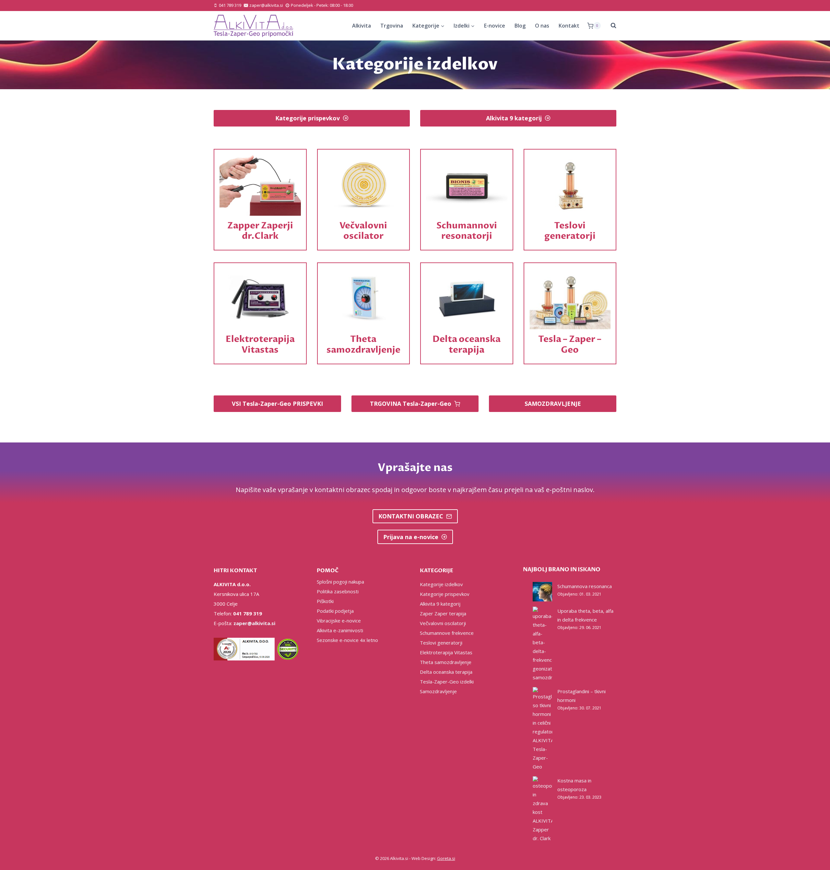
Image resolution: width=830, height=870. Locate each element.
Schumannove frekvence (447, 633)
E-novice (494, 25)
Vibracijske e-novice (339, 620)
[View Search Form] (610, 26)
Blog (520, 25)
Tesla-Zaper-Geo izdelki (447, 681)
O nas (542, 25)
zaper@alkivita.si (254, 623)
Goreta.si (446, 858)
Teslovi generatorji (441, 642)
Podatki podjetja (335, 611)
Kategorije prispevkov (444, 594)
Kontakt (569, 25)
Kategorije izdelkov (441, 584)
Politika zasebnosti (338, 591)
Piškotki (325, 601)
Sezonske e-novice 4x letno (347, 640)
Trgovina (391, 25)
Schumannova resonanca (584, 586)
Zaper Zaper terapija (443, 613)
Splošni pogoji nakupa (340, 581)
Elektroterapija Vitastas (446, 652)
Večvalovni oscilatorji (443, 623)
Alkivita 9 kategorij (440, 603)
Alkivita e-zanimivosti (340, 630)
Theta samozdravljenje (445, 662)
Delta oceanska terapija (446, 672)
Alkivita (361, 25)
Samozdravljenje (438, 691)
